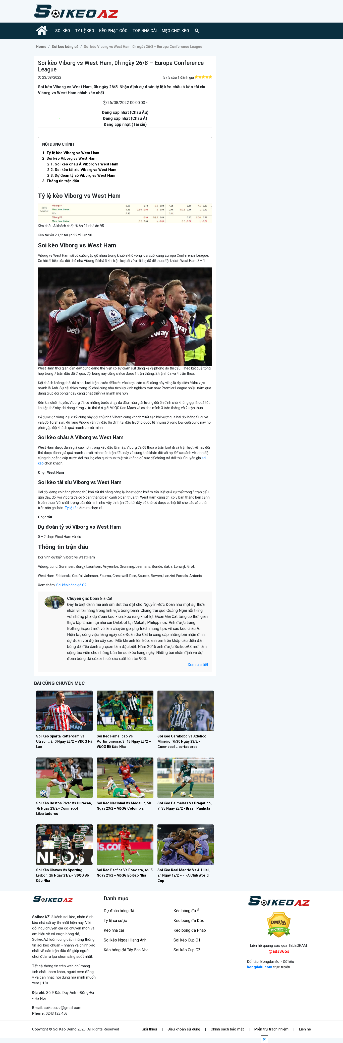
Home (41, 47)
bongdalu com (259, 967)
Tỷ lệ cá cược (115, 920)
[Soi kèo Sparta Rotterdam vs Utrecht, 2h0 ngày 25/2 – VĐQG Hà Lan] (64, 711)
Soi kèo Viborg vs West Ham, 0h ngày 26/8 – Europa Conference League (143, 47)
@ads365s (278, 951)
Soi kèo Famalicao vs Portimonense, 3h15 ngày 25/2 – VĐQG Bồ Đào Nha (124, 741)
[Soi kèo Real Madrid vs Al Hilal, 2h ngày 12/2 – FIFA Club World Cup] (185, 844)
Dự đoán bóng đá (119, 910)
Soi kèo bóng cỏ (65, 47)
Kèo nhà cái (114, 930)
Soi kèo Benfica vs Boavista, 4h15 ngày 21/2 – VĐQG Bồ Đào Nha (125, 872)
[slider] (203, 77)
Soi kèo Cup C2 (187, 949)
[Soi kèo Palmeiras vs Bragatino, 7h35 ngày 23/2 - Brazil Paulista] (185, 777)
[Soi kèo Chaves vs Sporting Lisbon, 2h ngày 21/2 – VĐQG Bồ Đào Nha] (64, 844)
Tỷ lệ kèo (72, 508)
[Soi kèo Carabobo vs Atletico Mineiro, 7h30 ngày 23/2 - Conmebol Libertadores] (185, 711)
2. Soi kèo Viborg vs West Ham (69, 158)
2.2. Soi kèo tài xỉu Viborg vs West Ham (81, 169)
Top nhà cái (145, 30)
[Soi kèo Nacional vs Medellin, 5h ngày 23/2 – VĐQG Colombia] (125, 777)
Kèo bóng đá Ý (186, 910)
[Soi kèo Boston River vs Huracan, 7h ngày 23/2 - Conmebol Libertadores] (64, 777)
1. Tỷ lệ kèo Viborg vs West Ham (70, 153)
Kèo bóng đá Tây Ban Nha (126, 949)
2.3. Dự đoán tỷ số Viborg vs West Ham (81, 175)
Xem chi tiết (198, 664)
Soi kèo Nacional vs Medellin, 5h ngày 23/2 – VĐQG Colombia (124, 805)
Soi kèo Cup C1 (187, 940)
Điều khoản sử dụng (183, 1029)
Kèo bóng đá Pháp (190, 930)
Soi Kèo (62, 30)
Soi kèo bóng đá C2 (70, 585)
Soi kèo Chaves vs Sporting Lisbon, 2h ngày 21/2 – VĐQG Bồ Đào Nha (62, 875)
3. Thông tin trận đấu (60, 181)
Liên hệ (305, 1029)
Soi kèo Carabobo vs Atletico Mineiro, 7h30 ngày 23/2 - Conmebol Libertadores (181, 741)
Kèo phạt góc (113, 30)
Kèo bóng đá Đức (189, 920)
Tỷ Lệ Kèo (84, 30)
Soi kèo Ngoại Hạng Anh (125, 940)
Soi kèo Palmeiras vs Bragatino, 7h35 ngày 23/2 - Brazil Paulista (184, 805)
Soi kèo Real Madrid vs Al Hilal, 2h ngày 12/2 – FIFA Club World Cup (183, 875)
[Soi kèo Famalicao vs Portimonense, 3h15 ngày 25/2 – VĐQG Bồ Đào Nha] (125, 711)
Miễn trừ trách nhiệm (271, 1029)
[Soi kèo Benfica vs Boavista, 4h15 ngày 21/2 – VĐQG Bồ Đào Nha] (125, 844)
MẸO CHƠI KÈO (175, 30)
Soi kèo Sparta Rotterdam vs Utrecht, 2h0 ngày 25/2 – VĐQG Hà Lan (64, 741)
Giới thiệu (149, 1029)
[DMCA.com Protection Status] (279, 925)
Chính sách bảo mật (227, 1029)
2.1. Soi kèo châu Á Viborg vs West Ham (82, 164)
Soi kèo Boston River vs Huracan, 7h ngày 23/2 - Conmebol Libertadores (64, 808)
